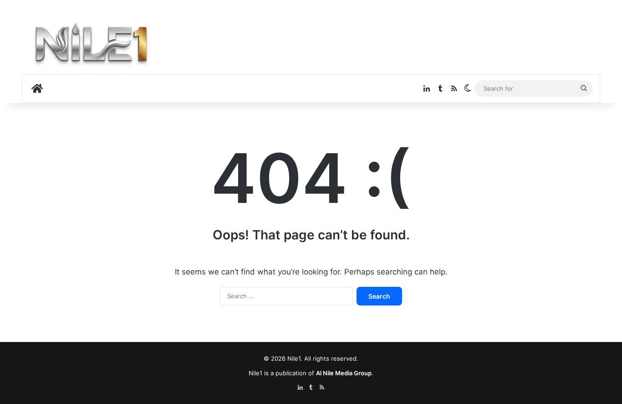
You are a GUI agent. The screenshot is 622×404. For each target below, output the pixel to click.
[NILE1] (95, 46)
